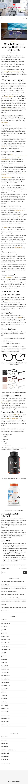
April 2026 (4, 620)
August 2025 (4, 626)
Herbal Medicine (5, 759)
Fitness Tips (4, 743)
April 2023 (4, 702)
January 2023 (4, 711)
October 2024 (5, 646)
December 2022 (5, 715)
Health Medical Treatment (8, 750)
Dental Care (4, 736)
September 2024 (5, 649)
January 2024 (4, 672)
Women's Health (5, 763)
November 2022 (5, 718)
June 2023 (4, 695)
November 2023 (5, 679)
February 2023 (5, 708)
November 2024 (5, 643)
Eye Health (14, 41)
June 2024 (4, 656)
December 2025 (5, 623)
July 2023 (3, 692)
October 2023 (5, 682)
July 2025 (3, 629)
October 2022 (5, 721)
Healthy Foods (5, 753)
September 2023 (5, 685)
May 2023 (4, 698)
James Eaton (6, 568)
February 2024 (5, 669)
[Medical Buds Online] (14, 7)
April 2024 (4, 662)
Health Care (4, 746)
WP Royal (17, 781)
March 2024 (4, 665)
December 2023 (5, 675)
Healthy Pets (4, 756)
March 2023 (4, 705)
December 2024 (5, 639)
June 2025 (4, 633)
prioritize (23, 565)
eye (12, 565)
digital (7, 565)
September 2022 (5, 725)
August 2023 (4, 688)
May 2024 (4, 659)
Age (3, 565)
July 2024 (3, 652)
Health (17, 565)
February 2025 (5, 636)
